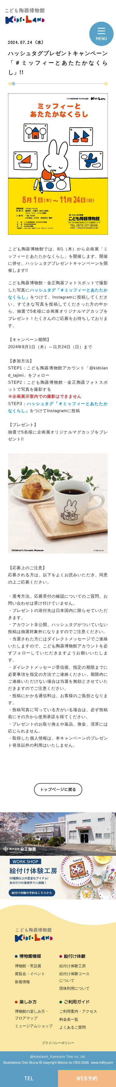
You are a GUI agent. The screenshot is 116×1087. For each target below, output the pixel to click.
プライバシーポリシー (58, 1043)
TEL (29, 1078)
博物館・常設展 (28, 966)
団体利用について (74, 988)
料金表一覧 (68, 1019)
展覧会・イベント (30, 974)
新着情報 (22, 982)
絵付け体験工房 (72, 966)
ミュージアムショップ (34, 1026)
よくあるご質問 (72, 1027)
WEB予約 (87, 1078)
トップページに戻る (58, 789)
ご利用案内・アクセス (78, 1011)
